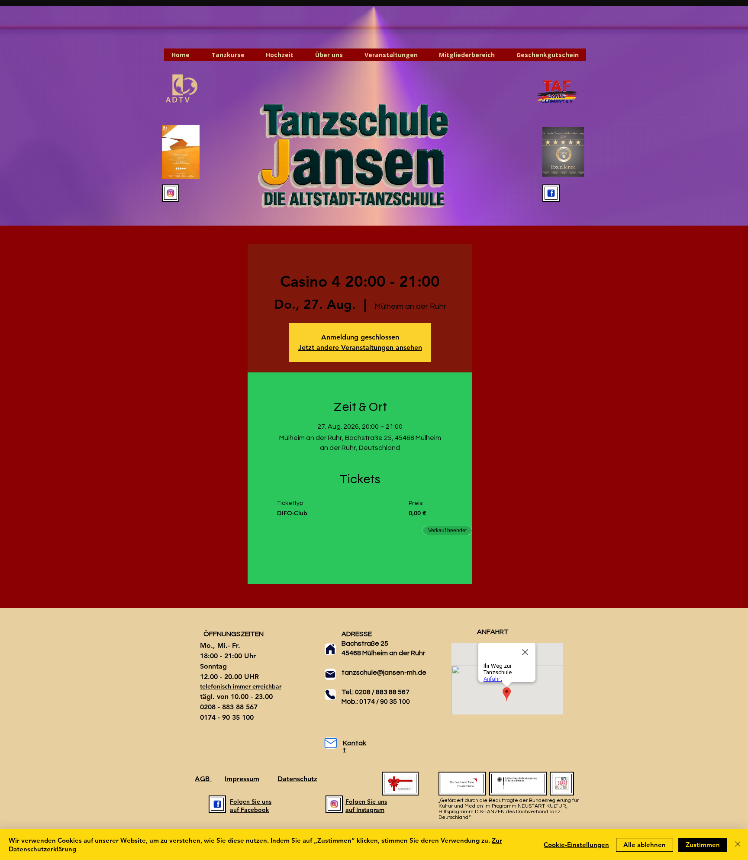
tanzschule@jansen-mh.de (384, 672)
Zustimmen (703, 845)
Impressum (242, 779)
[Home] (330, 649)
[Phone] (330, 694)
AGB (203, 779)
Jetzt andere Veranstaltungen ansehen (360, 347)
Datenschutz (297, 779)
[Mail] (330, 674)
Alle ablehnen (644, 845)
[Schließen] (737, 844)
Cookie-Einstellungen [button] (576, 845)
